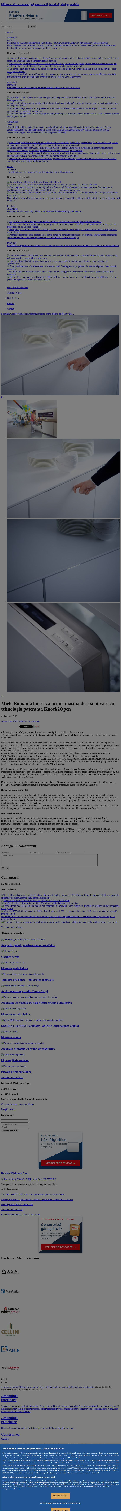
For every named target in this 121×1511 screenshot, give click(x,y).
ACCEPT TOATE (60, 1496)
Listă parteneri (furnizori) (11, 1489)
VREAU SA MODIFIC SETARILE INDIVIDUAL (60, 1503)
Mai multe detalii (74, 1458)
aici (55, 1468)
